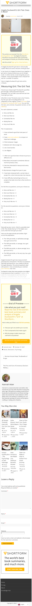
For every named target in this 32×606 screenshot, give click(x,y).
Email (3, 523)
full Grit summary (24, 322)
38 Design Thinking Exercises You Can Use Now (6, 424)
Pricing (3, 585)
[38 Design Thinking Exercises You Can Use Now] (6, 410)
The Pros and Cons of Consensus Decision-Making (15, 367)
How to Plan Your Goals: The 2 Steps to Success (23, 423)
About (3, 588)
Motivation (11, 349)
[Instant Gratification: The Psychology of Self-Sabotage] (6, 442)
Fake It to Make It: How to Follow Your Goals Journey (23, 457)
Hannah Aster (13, 16)
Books (5, 349)
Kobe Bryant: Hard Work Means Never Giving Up (14, 424)
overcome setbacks (13, 137)
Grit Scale (24, 101)
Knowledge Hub (5, 590)
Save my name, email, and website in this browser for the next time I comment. (15, 539)
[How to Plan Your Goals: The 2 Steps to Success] (23, 410)
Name (3, 514)
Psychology (18, 349)
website (3, 106)
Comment (4, 491)
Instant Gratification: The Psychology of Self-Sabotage (6, 457)
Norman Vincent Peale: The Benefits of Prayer (15, 357)
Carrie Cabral (4, 431)
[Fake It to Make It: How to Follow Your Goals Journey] (23, 442)
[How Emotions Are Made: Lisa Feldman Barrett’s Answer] (14, 442)
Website (3, 531)
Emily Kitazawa (13, 467)
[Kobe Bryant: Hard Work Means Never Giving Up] (14, 410)
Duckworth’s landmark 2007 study (11, 103)
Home (3, 582)
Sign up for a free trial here (20, 62)
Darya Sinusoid (22, 429)
